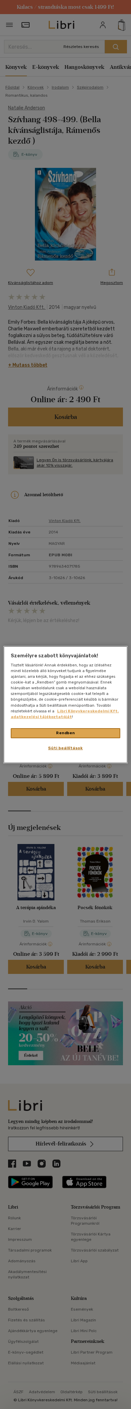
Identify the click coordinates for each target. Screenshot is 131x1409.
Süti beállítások (65, 748)
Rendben (65, 733)
